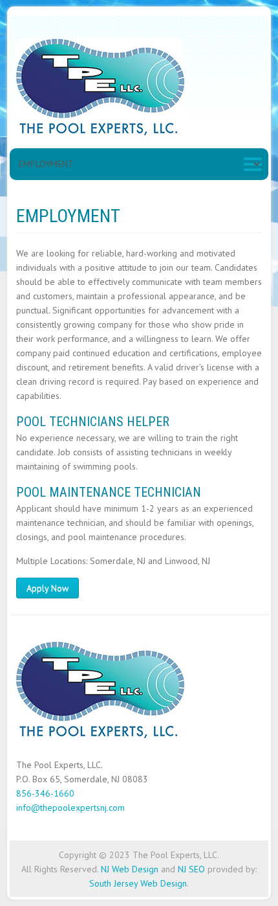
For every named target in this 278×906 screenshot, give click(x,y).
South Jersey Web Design (138, 883)
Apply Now (48, 588)
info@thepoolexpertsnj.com (70, 807)
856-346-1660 (45, 793)
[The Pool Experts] (100, 89)
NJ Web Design (129, 869)
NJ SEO (191, 869)
